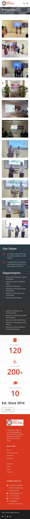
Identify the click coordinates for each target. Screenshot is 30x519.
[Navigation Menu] (27, 3)
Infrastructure (10, 458)
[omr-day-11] (15, 229)
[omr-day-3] (15, 69)
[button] (8, 410)
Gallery (8, 466)
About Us (9, 450)
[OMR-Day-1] (15, 29)
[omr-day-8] (15, 169)
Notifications (10, 464)
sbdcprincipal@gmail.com (15, 493)
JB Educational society (12, 453)
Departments (10, 455)
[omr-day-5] (15, 109)
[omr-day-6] (15, 129)
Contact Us (9, 472)
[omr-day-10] (15, 209)
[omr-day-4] (15, 89)
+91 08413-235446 (14, 496)
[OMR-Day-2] (15, 49)
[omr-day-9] (15, 189)
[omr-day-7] (15, 149)
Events (8, 469)
